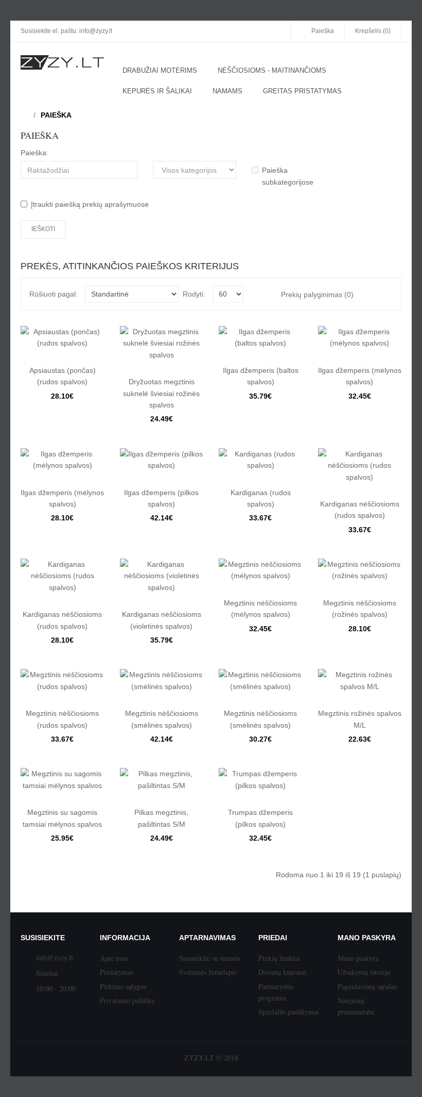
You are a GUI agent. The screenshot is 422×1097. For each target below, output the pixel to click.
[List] (370, 294)
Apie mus (114, 958)
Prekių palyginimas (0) (317, 294)
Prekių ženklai (279, 958)
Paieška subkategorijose (287, 176)
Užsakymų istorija (364, 972)
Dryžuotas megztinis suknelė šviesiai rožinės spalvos (161, 393)
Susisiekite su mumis (209, 958)
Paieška (56, 115)
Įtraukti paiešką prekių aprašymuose (90, 204)
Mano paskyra (358, 958)
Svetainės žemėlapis (208, 972)
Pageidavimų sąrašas (367, 986)
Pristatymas (116, 972)
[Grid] (386, 294)
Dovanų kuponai (282, 972)
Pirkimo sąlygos (123, 986)
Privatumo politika (127, 1000)
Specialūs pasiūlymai (288, 1012)
